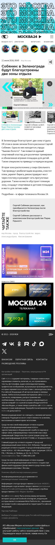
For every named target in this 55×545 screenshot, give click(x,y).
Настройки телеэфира (11, 371)
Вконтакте (11, 344)
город (15, 233)
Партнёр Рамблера (9, 511)
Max (41, 344)
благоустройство (26, 233)
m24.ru (8, 378)
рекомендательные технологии (15, 479)
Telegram (4, 344)
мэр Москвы (6, 233)
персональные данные (28, 528)
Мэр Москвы (26, 60)
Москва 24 (27, 36)
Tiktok (34, 344)
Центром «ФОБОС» (41, 483)
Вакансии (7, 359)
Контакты (41, 359)
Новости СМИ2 (8, 281)
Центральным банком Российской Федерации (26, 487)
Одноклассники (19, 344)
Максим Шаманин (25, 237)
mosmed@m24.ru (9, 455)
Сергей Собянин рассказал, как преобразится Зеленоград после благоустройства (29, 208)
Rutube (26, 344)
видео (37, 233)
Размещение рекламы (14, 363)
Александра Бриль (9, 237)
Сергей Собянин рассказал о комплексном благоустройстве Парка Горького (31, 218)
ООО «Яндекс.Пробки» (24, 491)
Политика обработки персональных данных (19, 472)
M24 (16, 334)
